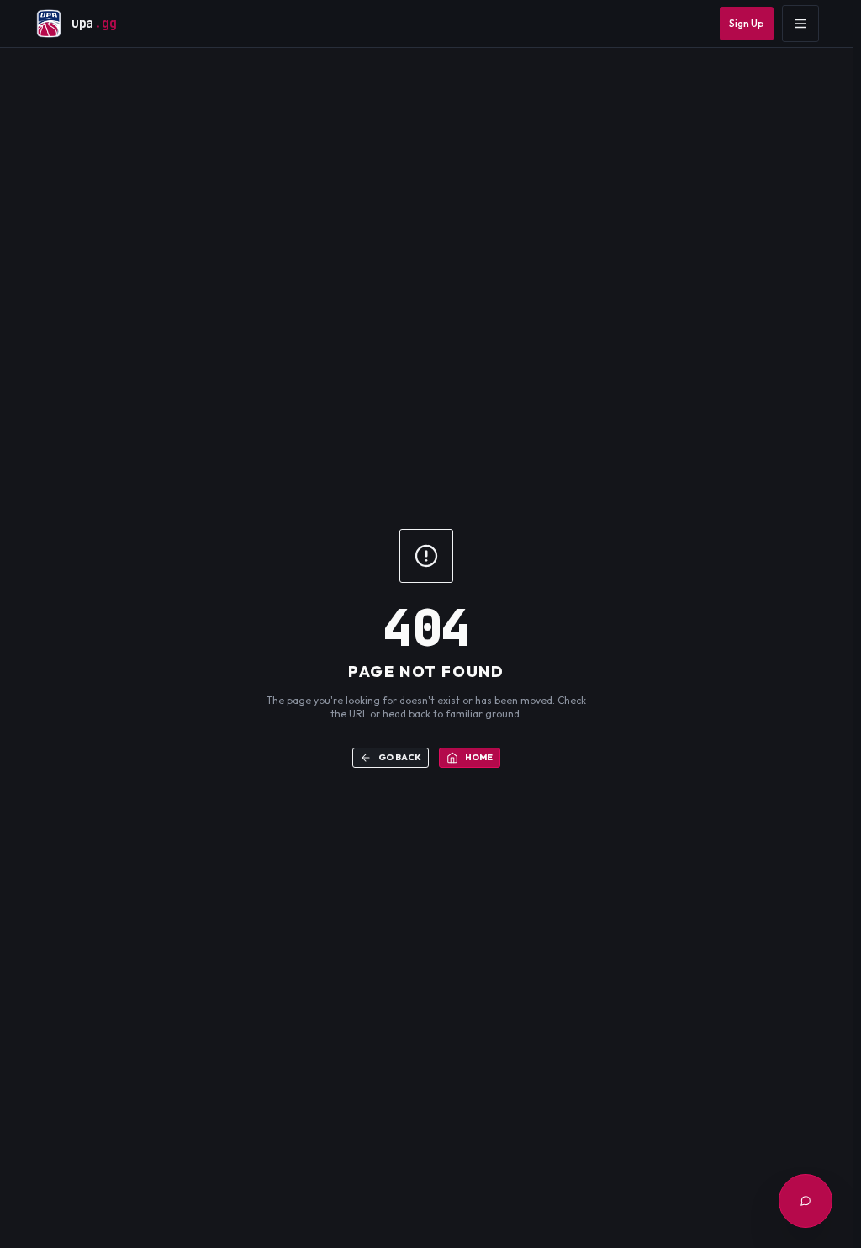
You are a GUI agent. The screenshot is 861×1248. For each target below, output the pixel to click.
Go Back (399, 757)
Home (479, 757)
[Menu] (800, 23)
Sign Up (746, 23)
